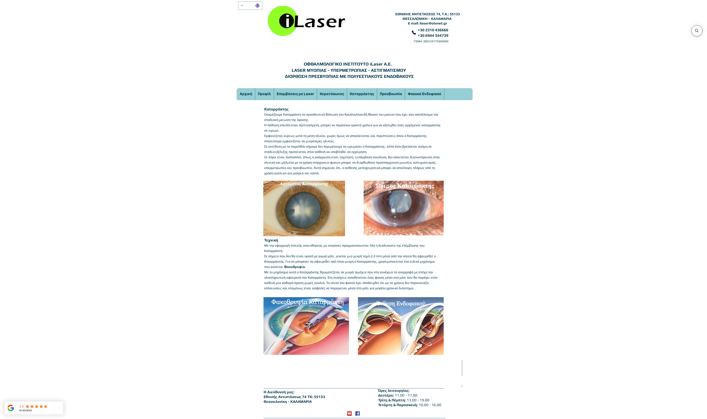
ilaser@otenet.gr (433, 23)
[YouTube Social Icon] (349, 413)
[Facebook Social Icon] (357, 413)
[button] (696, 30)
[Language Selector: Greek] (250, 5)
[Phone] (413, 32)
